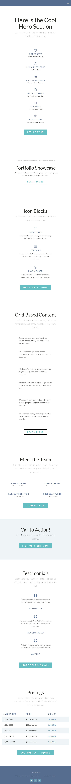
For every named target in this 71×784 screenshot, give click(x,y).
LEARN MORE (35, 182)
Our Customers (50, 776)
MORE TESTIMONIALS (35, 665)
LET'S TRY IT (35, 132)
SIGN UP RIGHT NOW (35, 546)
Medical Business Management (27, 776)
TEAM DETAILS (35, 506)
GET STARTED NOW (35, 287)
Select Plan (52, 719)
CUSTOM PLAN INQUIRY (35, 753)
